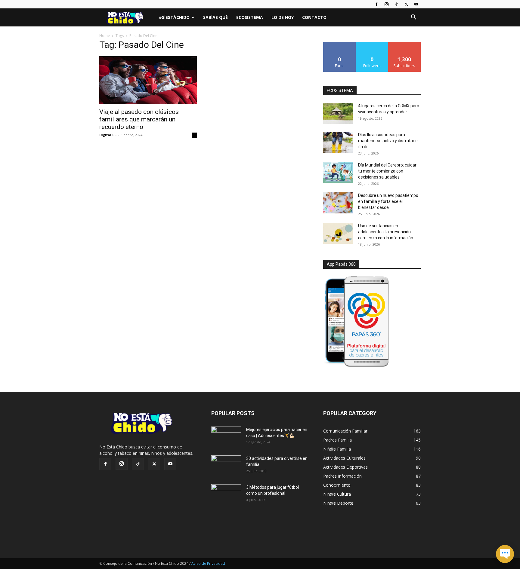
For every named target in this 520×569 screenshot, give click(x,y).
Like (339, 44)
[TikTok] (396, 4)
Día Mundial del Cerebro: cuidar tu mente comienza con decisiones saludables (387, 171)
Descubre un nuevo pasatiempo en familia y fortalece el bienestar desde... (388, 201)
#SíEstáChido (174, 17)
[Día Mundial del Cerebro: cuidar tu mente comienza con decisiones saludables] (338, 172)
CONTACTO (314, 17)
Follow (372, 44)
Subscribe (404, 44)
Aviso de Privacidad (208, 563)
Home (104, 35)
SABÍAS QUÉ (215, 17)
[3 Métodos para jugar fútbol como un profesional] (226, 494)
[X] (406, 4)
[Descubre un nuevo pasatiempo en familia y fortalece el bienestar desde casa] (338, 202)
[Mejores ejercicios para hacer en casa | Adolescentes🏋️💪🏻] (226, 437)
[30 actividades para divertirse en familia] (226, 465)
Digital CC (107, 135)
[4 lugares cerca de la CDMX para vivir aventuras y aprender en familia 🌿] (338, 113)
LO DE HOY (282, 17)
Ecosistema (249, 17)
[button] (413, 18)
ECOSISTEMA (340, 90)
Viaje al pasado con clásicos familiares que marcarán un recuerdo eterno (139, 119)
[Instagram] (386, 4)
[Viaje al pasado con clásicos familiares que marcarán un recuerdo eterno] (148, 80)
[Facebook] (376, 4)
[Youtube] (416, 4)
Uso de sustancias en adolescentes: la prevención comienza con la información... (387, 231)
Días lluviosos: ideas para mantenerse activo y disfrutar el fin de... (388, 140)
